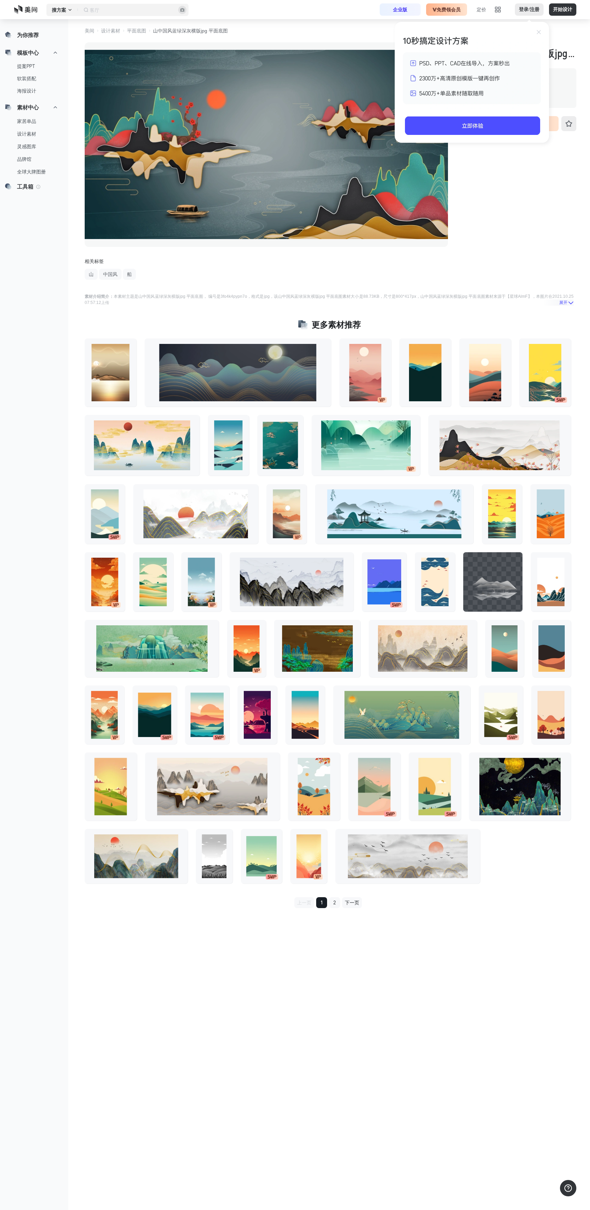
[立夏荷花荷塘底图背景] (201, 581)
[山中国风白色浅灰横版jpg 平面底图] (407, 856)
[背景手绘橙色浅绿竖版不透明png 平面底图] (504, 648)
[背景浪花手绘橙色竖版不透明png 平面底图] (551, 581)
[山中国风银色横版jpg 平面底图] (292, 581)
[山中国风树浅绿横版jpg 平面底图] (152, 648)
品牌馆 (24, 159)
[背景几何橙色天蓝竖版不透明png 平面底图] (551, 648)
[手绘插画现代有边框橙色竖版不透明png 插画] (305, 714)
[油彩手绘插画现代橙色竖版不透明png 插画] (551, 714)
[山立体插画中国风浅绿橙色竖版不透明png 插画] (153, 581)
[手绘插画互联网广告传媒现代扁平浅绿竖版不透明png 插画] (261, 856)
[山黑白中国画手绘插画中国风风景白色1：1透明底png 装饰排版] (492, 581)
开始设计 (562, 9)
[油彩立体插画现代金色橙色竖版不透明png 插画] (286, 514)
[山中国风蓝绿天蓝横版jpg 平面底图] (394, 514)
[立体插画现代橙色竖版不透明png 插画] (551, 514)
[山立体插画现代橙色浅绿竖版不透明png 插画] (374, 786)
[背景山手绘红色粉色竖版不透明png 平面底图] (365, 372)
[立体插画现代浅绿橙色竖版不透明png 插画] (111, 786)
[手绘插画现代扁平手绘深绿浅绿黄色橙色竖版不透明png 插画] (435, 786)
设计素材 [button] (110, 30)
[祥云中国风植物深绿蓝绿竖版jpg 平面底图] (280, 445)
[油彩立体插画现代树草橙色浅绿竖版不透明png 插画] (314, 786)
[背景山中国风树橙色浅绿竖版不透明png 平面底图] (104, 714)
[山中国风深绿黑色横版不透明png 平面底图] (520, 786)
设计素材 (26, 133)
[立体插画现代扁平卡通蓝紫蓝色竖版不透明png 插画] (384, 581)
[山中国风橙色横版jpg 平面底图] (142, 445)
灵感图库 (26, 146)
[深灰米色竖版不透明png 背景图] (214, 856)
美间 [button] (89, 30)
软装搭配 (26, 78)
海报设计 (26, 90)
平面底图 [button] (136, 30)
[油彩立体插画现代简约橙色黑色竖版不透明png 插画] (154, 714)
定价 (481, 9)
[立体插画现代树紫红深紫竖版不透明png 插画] (257, 714)
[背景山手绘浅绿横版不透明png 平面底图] (366, 445)
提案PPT (26, 66)
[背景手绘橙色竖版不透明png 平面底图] (425, 372)
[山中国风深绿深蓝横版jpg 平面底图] (136, 856)
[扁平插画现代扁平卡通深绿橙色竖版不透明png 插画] (207, 714)
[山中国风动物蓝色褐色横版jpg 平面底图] (317, 648)
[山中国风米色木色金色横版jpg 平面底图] (423, 648)
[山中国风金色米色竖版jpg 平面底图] (111, 372)
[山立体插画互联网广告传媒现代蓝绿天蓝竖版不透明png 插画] (105, 514)
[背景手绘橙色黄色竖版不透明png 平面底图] (308, 856)
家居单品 (26, 121)
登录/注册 (529, 9)
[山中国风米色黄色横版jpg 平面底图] (212, 786)
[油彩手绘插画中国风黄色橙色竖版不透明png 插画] (502, 514)
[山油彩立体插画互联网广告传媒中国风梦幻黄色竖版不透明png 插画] (545, 372)
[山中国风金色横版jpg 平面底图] (499, 445)
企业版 (400, 9)
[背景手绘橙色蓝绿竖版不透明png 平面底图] (485, 372)
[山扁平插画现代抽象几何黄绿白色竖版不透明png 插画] (501, 714)
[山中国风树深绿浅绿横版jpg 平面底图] (401, 714)
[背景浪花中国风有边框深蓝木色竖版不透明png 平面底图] (435, 581)
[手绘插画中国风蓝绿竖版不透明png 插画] (228, 445)
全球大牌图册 (31, 171)
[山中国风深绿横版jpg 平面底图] (238, 372)
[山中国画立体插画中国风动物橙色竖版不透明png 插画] (105, 581)
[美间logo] (28, 9)
